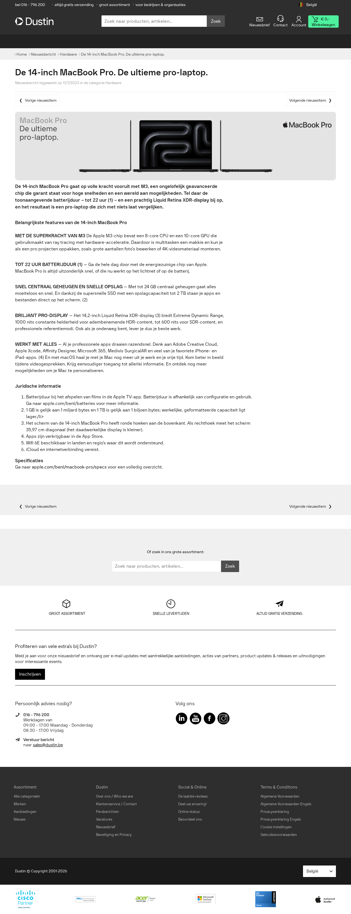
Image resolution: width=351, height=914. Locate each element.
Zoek (216, 21)
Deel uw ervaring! (192, 804)
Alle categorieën (27, 796)
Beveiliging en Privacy (114, 835)
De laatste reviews (193, 796)
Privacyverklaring (275, 812)
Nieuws (20, 819)
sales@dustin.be (48, 744)
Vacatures (104, 819)
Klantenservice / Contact (116, 804)
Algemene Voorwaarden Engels (286, 804)
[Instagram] (223, 719)
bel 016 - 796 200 (30, 4)
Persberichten (107, 812)
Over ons (103, 796)
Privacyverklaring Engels (281, 819)
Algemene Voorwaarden (280, 796)
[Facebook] (209, 719)
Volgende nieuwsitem (307, 100)
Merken (20, 804)
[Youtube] (195, 719)
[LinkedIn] (182, 719)
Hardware (113, 83)
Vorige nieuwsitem (40, 100)
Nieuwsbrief (105, 827)
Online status (189, 812)
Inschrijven (30, 674)
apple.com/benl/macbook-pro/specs (69, 467)
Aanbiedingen (25, 812)
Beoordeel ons (190, 819)
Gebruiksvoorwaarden (279, 835)
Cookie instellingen (276, 827)
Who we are (123, 796)
